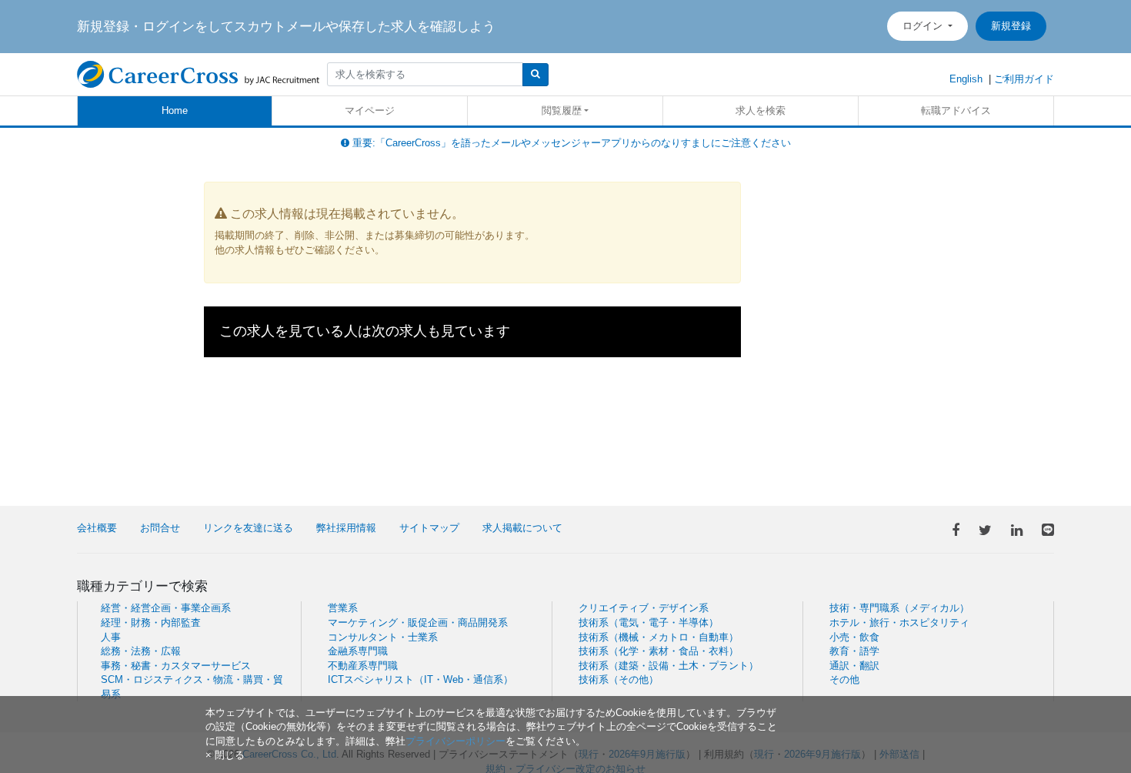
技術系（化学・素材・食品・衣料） (659, 651)
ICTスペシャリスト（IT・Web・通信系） (420, 679)
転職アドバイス (956, 110)
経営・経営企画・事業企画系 (166, 608)
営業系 (343, 608)
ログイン (924, 26)
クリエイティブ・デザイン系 (644, 608)
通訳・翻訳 (854, 665)
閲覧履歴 (562, 110)
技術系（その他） (619, 679)
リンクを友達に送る (248, 528)
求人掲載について (522, 528)
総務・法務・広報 (141, 651)
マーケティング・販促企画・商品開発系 (418, 622)
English (966, 79)
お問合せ (160, 528)
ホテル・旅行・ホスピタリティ (899, 622)
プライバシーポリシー (455, 741)
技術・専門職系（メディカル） (899, 608)
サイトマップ (429, 528)
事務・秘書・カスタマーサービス (176, 665)
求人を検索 (761, 110)
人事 (111, 637)
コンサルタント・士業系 (383, 637)
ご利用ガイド (1024, 79)
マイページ (370, 110)
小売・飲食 (854, 637)
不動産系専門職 (363, 665)
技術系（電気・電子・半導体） (649, 622)
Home (175, 110)
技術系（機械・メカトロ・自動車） (659, 637)
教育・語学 (854, 651)
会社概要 (97, 528)
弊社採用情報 (346, 528)
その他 (844, 679)
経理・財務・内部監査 (151, 622)
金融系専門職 (358, 651)
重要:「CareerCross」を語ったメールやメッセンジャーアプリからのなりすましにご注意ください (570, 143)
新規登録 (1011, 26)
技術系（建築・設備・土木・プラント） (669, 665)
